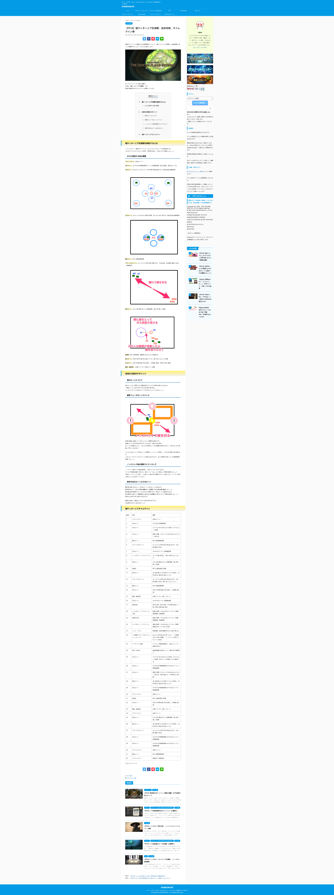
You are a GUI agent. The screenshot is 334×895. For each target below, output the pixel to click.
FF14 (169, 10)
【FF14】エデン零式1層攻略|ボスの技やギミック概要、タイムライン (150, 878)
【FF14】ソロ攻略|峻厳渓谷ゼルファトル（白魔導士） (161, 811)
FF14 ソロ (197, 10)
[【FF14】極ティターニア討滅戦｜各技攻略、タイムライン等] (157, 38)
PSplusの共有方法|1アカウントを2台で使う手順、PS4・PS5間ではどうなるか (205, 312)
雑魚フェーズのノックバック (152, 120)
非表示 (155, 96)
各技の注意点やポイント (148, 112)
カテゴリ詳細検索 (199, 103)
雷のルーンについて (149, 115)
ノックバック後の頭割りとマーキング (154, 124)
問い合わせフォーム (170, 14)
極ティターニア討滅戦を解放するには (153, 102)
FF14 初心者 (183, 10)
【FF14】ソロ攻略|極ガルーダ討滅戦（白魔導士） (160, 844)
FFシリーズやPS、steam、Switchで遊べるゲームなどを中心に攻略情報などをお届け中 (167, 890)
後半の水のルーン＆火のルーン (152, 128)
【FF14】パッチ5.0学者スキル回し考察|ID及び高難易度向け (147, 876)
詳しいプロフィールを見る (200, 47)
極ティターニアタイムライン (150, 134)
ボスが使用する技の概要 (150, 105)
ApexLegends (142, 14)
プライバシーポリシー (155, 14)
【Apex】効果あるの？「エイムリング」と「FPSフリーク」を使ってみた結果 (205, 283)
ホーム (128, 10)
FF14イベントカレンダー (141, 10)
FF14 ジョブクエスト (127, 14)
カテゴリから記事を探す (155, 10)
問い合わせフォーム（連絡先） (196, 171)
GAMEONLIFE (128, 6)
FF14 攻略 (129, 775)
